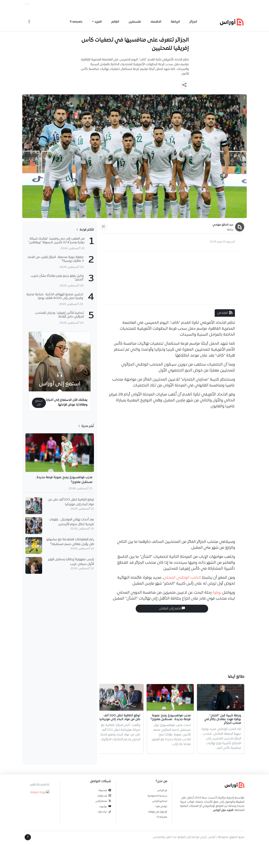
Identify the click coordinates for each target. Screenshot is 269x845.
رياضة (230, 229)
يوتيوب (103, 806)
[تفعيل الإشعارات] (27, 3)
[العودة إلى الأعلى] (28, 837)
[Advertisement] (171, 277)
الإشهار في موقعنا (157, 811)
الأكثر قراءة (86, 230)
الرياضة (175, 22)
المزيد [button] (98, 22)
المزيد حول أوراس (223, 810)
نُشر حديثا (87, 426)
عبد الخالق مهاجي (222, 225)
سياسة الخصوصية (157, 795)
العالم (115, 22)
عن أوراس (162, 790)
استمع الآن (39, 402)
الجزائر (193, 22)
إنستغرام (102, 795)
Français (76, 22)
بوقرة (216, 592)
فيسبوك (102, 790)
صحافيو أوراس (159, 801)
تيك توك (102, 811)
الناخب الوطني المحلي (182, 577)
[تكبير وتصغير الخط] (103, 227)
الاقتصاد (155, 22)
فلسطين (135, 22)
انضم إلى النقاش (170, 609)
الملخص (222, 313)
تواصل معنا (161, 806)
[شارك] (184, 85)
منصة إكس (101, 801)
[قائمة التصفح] (29, 22)
